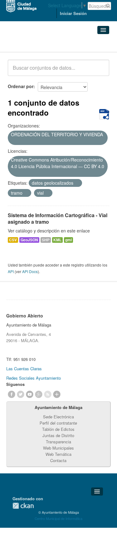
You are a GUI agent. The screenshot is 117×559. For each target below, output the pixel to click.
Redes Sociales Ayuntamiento (33, 378)
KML (57, 239)
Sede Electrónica (58, 417)
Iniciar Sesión (73, 13)
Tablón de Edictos (58, 429)
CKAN (23, 505)
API (11, 271)
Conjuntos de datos (35, 43)
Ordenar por (20, 86)
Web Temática (58, 454)
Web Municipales (58, 448)
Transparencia (58, 442)
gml (68, 239)
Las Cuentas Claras (24, 369)
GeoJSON (29, 239)
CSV (13, 239)
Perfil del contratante (58, 423)
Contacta (58, 460)
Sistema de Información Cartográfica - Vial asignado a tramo (57, 218)
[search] (100, 71)
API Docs (30, 271)
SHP (46, 239)
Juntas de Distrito (58, 435)
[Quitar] (13, 141)
